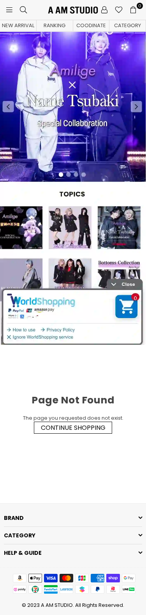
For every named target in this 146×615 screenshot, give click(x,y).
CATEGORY (127, 25)
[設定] (104, 10)
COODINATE (91, 25)
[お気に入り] (118, 10)
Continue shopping (73, 427)
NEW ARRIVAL (18, 25)
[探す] (23, 10)
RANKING (54, 25)
